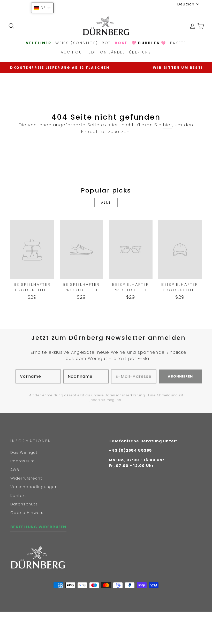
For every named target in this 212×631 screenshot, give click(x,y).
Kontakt (18, 495)
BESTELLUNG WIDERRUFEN (38, 526)
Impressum (22, 461)
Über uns (140, 52)
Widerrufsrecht (26, 478)
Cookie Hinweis (26, 512)
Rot (106, 42)
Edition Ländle (107, 52)
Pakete (178, 42)
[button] (42, 8)
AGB (14, 469)
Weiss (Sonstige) (76, 42)
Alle (106, 202)
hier (167, 125)
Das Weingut (23, 452)
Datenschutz (23, 504)
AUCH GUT (73, 52)
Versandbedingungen (34, 486)
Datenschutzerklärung (125, 395)
